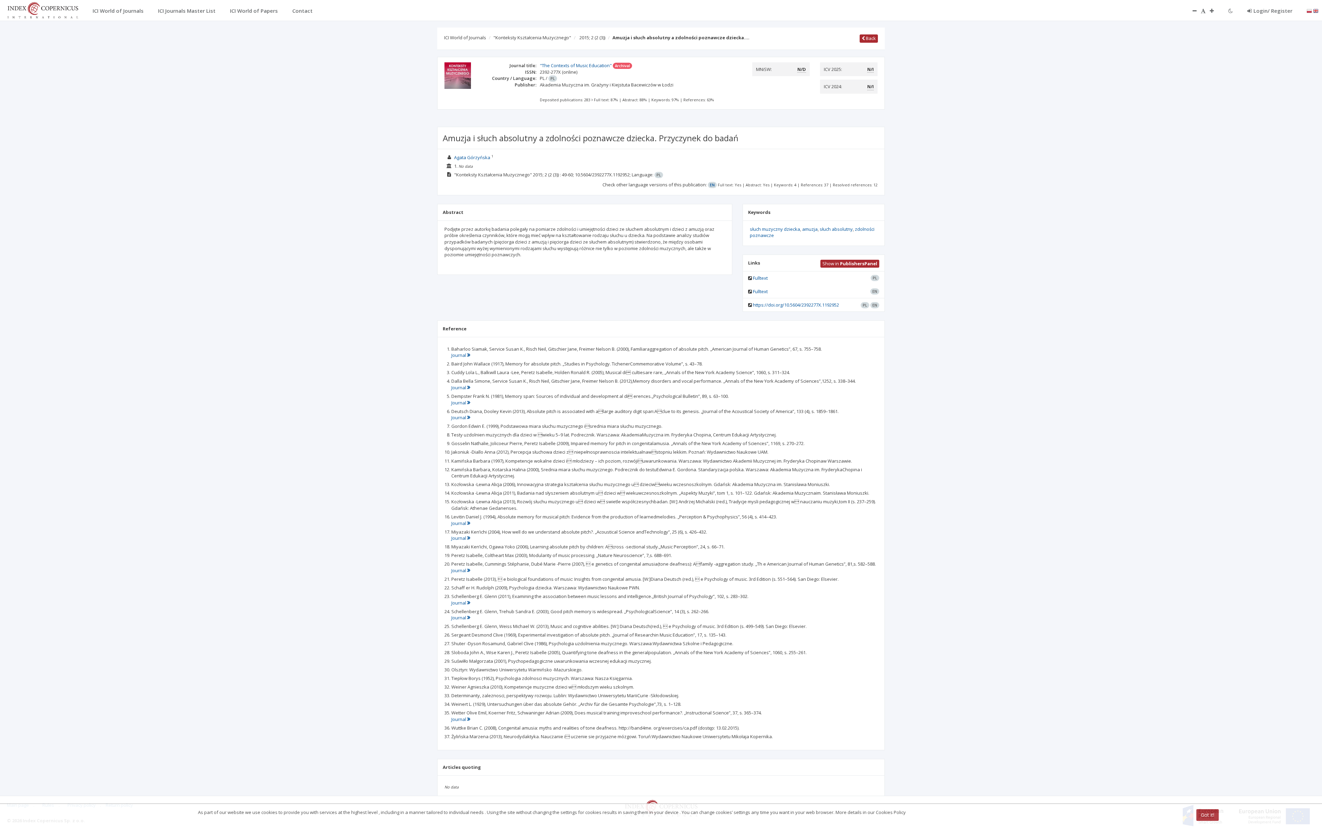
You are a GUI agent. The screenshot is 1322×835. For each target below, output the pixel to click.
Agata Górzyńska (472, 157)
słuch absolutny (836, 229)
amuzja (810, 229)
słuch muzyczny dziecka (775, 229)
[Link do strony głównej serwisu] (42, 10)
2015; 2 (592, 37)
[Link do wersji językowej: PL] (1309, 10)
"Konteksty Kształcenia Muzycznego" (532, 37)
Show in (849, 263)
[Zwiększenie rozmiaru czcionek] (1215, 11)
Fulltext (760, 278)
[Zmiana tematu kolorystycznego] (1230, 11)
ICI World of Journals (465, 37)
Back (870, 38)
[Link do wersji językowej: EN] (1316, 10)
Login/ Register (1272, 10)
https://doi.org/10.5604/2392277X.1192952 (796, 305)
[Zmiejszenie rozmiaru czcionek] (1191, 11)
